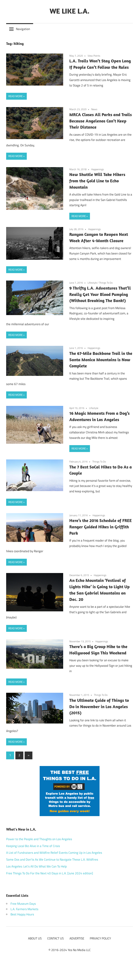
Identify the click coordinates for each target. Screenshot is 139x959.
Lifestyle (92, 283)
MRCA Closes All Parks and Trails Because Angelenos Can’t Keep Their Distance (100, 121)
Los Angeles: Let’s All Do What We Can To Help (36, 866)
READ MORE (15, 96)
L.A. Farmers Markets (24, 909)
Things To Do (106, 283)
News (94, 109)
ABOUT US (35, 938)
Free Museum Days (23, 903)
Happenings (97, 169)
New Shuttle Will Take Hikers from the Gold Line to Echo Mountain (97, 181)
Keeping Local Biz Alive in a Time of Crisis (33, 846)
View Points (94, 56)
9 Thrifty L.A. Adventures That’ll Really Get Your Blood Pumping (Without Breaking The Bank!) (100, 294)
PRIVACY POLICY (100, 938)
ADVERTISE (77, 938)
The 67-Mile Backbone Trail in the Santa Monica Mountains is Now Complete (100, 360)
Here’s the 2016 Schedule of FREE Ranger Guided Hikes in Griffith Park (100, 527)
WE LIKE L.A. (69, 10)
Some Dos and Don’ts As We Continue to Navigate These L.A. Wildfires (52, 859)
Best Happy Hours (22, 914)
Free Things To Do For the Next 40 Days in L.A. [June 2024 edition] (49, 873)
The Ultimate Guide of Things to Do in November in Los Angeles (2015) (99, 706)
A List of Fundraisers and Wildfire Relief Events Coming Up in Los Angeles (54, 852)
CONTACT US (55, 938)
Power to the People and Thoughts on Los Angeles (39, 839)
